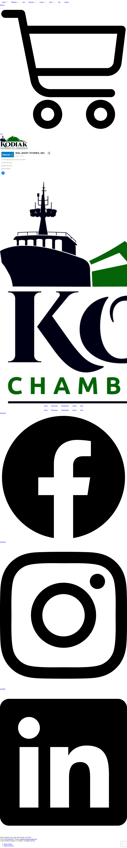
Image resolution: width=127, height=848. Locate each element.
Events (42, 2)
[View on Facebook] (3, 174)
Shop (50, 2)
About (4, 2)
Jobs (23, 2)
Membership (65, 406)
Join (59, 2)
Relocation (54, 406)
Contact (66, 2)
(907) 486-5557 (9, 839)
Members (14, 2)
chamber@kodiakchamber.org (28, 839)
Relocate (31, 2)
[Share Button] (49, 153)
